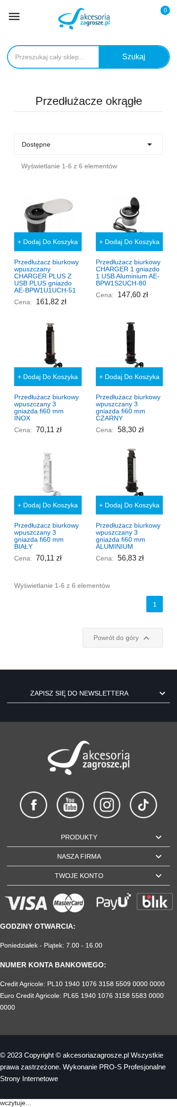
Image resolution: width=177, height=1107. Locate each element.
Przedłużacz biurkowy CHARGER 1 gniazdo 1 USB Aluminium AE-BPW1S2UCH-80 (128, 272)
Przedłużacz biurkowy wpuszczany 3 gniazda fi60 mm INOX (46, 407)
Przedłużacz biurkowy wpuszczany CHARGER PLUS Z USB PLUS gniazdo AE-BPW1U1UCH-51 (46, 276)
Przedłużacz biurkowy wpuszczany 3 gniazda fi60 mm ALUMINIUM (128, 536)
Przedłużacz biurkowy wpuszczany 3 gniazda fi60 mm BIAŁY (46, 536)
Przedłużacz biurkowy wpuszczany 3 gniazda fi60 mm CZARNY (128, 407)
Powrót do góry (122, 638)
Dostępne (88, 144)
